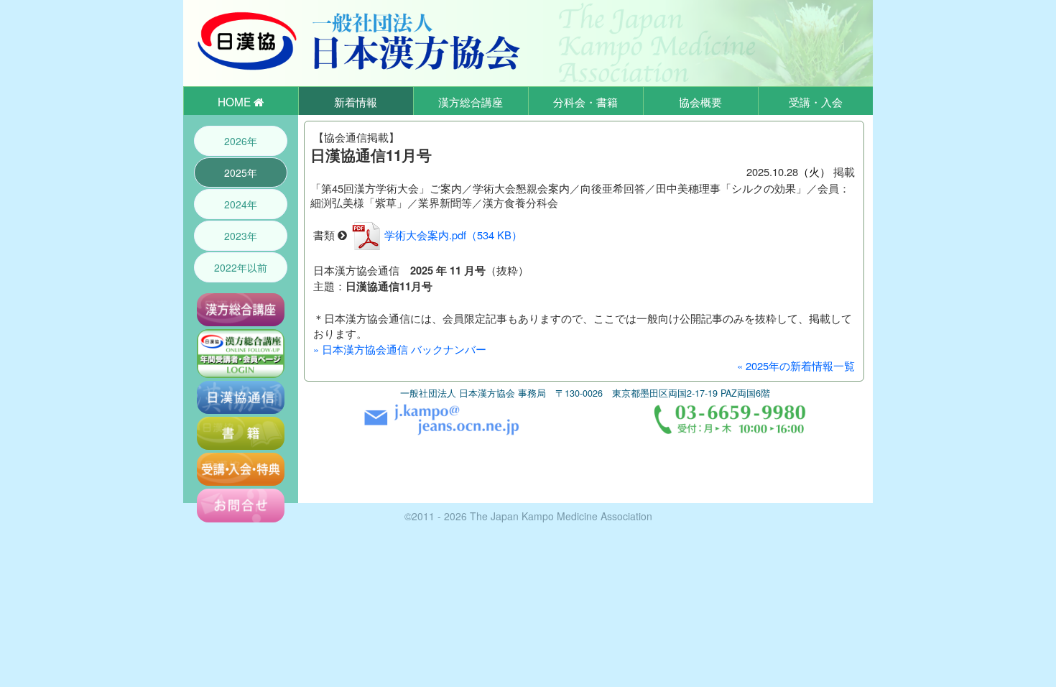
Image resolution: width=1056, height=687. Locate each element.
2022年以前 (240, 267)
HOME (236, 101)
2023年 (240, 236)
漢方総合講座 (470, 101)
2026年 (240, 141)
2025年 (240, 172)
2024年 (240, 204)
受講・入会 (816, 101)
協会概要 (700, 101)
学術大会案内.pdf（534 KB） (453, 234)
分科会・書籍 (585, 101)
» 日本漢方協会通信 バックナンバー (399, 348)
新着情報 (355, 101)
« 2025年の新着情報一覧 (796, 365)
